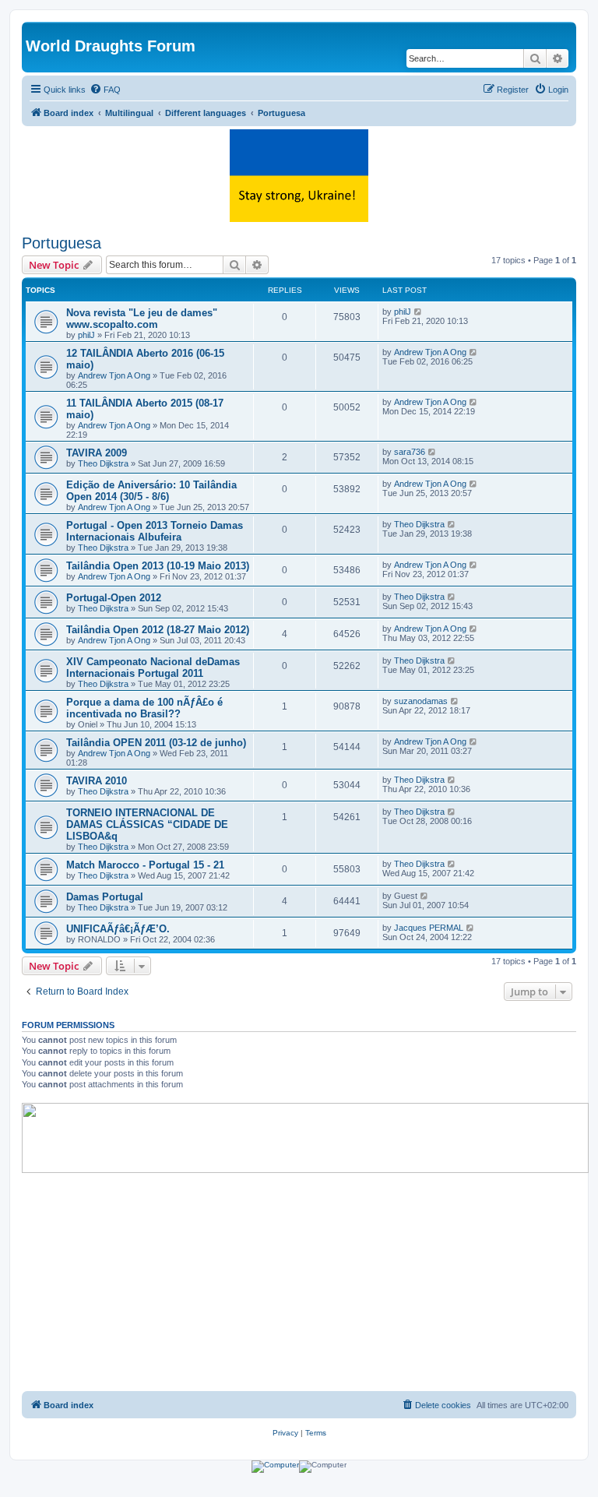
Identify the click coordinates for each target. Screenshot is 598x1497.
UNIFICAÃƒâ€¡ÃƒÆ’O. (118, 929)
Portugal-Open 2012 (113, 598)
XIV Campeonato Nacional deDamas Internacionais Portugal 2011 (153, 667)
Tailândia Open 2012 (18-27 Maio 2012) (157, 630)
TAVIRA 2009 (96, 453)
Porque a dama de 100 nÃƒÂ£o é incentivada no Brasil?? (144, 708)
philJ (86, 335)
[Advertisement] (299, 1282)
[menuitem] (105, 89)
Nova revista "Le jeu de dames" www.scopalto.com (141, 318)
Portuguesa (61, 243)
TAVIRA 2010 (96, 781)
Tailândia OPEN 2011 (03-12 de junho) (156, 742)
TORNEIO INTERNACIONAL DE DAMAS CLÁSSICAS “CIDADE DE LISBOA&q (147, 824)
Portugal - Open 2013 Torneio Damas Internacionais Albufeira (154, 531)
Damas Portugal (104, 897)
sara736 (409, 451)
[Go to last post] (418, 311)
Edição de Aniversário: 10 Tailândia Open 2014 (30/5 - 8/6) (151, 490)
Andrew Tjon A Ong (114, 375)
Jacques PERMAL (428, 927)
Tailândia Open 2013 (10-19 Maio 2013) (157, 566)
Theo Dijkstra (103, 463)
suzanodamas (421, 701)
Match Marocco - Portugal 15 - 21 (145, 865)
